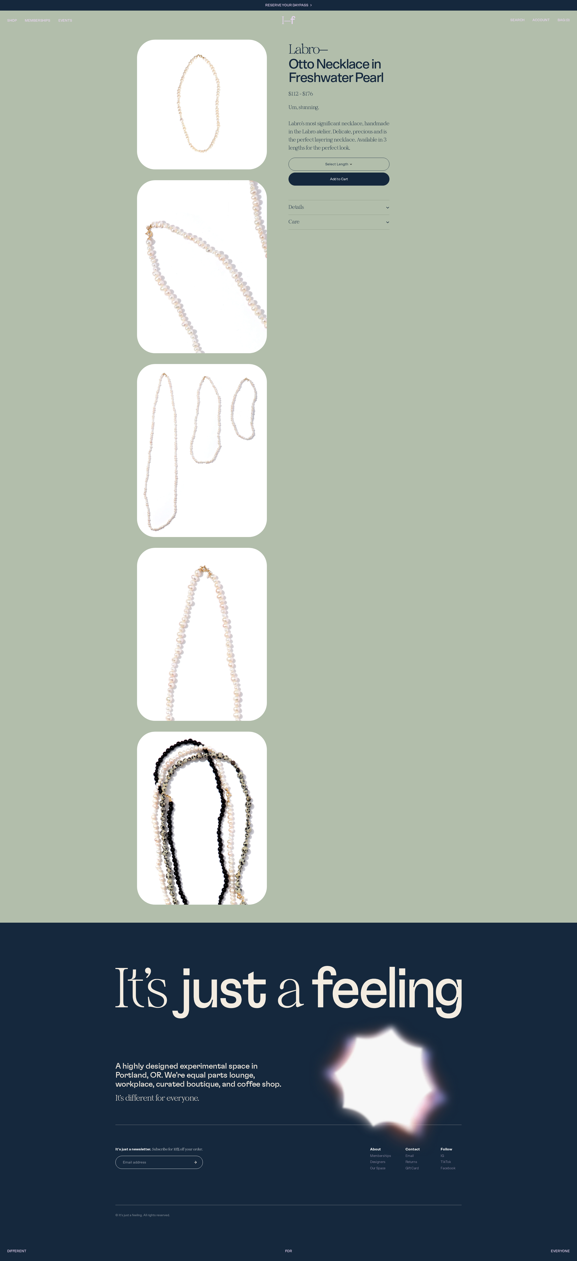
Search (517, 20)
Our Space (377, 1168)
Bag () (564, 20)
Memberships (37, 20)
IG (442, 1156)
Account (541, 20)
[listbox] (338, 164)
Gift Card (412, 1168)
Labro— (307, 50)
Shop (12, 20)
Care (294, 222)
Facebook (448, 1168)
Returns (411, 1162)
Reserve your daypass (286, 5)
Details (296, 207)
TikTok (446, 1162)
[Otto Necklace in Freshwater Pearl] (202, 110)
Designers (377, 1162)
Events (65, 20)
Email (409, 1156)
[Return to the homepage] (288, 20)
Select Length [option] (336, 164)
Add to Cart (339, 179)
